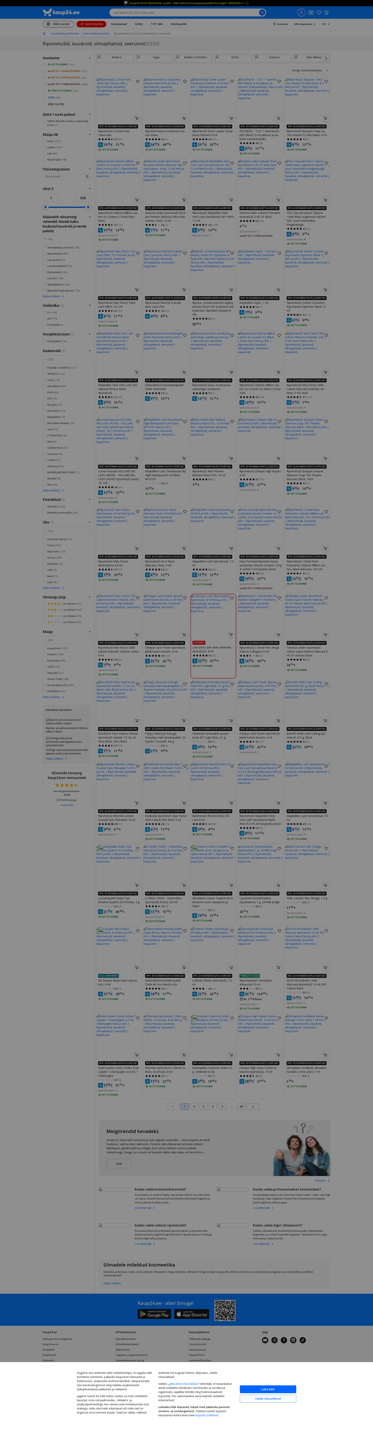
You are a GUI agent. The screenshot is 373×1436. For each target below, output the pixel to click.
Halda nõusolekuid (268, 1398)
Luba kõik (268, 1389)
